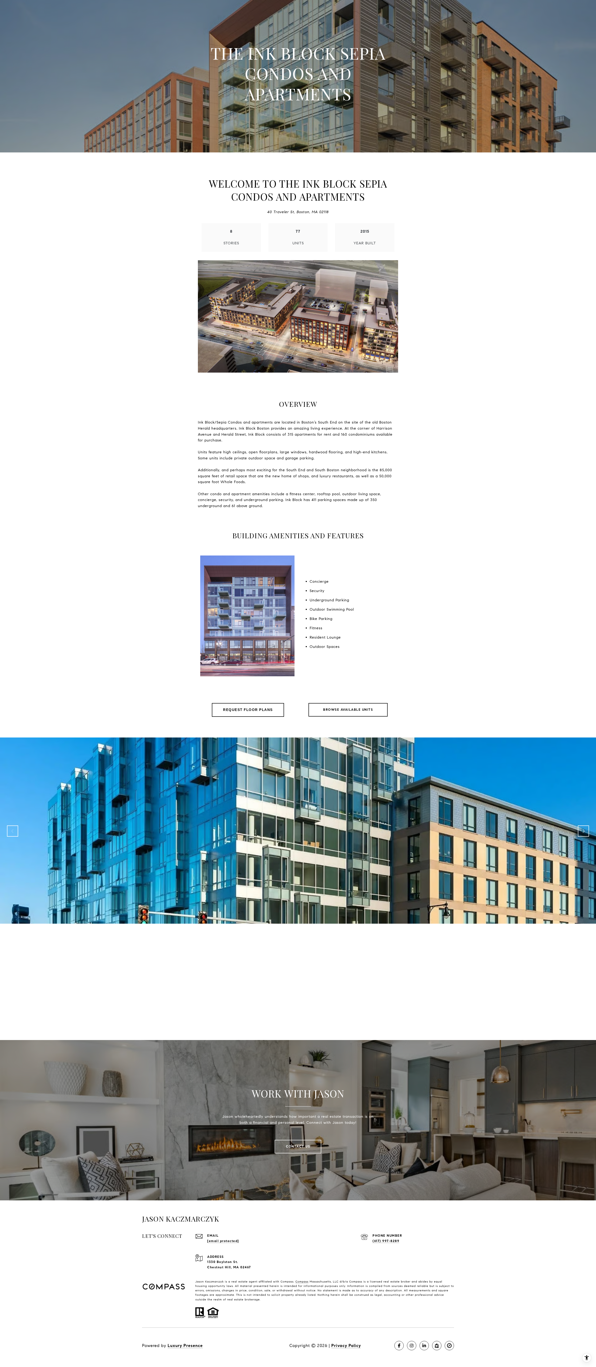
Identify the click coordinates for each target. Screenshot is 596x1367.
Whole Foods (232, 482)
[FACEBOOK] (399, 1345)
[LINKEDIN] (424, 1345)
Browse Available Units (348, 710)
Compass (301, 1281)
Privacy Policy (346, 1345)
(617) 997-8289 (385, 1241)
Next (583, 831)
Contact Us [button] (298, 1146)
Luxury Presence (185, 1345)
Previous (12, 831)
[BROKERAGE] (449, 1345)
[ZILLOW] (436, 1345)
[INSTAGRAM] (411, 1345)
